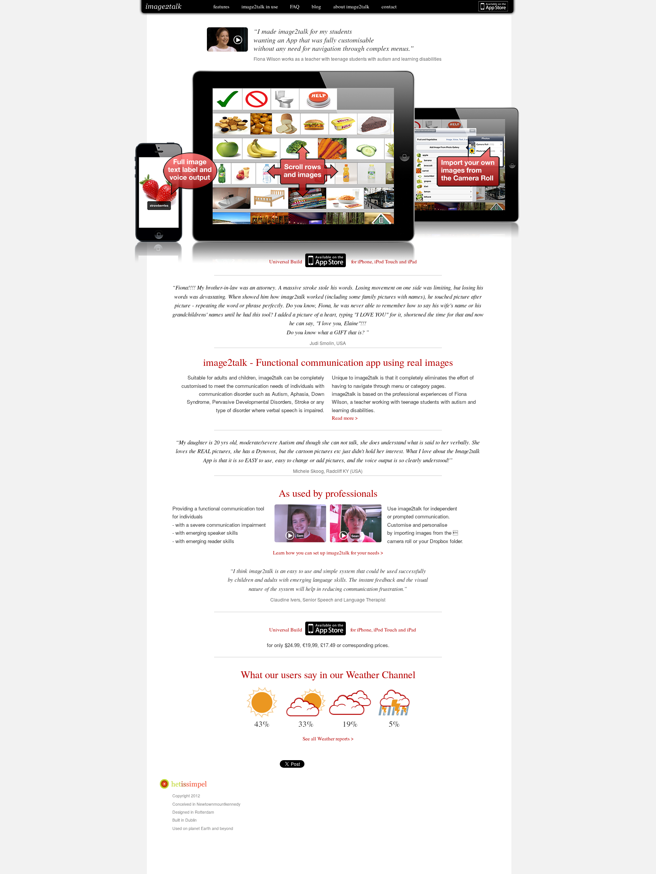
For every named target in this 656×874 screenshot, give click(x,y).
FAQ (295, 6)
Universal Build (285, 261)
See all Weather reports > (328, 738)
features (221, 6)
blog (316, 6)
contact (389, 6)
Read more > (345, 417)
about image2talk (351, 6)
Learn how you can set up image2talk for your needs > (328, 552)
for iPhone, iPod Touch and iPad (384, 261)
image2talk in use (259, 6)
